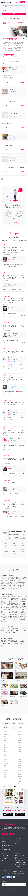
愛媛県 (19, 759)
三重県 (19, 749)
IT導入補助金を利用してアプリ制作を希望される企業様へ (20, 864)
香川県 (6, 778)
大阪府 (12, 727)
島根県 (6, 768)
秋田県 (6, 740)
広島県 (6, 772)
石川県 (19, 734)
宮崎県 (19, 774)
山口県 (6, 774)
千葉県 (6, 753)
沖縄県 (19, 778)
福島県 (6, 745)
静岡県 (19, 745)
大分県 (19, 772)
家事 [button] (18, 18)
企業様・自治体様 (19, 855)
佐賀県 (19, 765)
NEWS (16, 843)
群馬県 (6, 751)
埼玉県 (5, 727)
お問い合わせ (5, 860)
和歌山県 (6, 763)
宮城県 (6, 738)
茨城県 (6, 747)
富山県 (19, 731)
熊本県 (19, 770)
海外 (20, 781)
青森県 (6, 734)
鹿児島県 (20, 776)
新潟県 (6, 756)
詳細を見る (17, 539)
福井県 (19, 736)
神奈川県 (21, 723)
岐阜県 (19, 742)
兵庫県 (6, 759)
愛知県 (19, 747)
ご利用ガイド (5, 855)
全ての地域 (5, 723)
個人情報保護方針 (6, 849)
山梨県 (19, 738)
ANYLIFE (17, 841)
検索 (14, 13)
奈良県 (6, 761)
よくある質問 (5, 858)
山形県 (6, 742)
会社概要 (4, 841)
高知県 (19, 761)
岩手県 (6, 736)
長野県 (19, 740)
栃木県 (6, 749)
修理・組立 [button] (12, 18)
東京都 (13, 723)
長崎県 (19, 768)
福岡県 (19, 763)
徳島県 (6, 776)
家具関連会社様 (19, 858)
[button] (6, 545)
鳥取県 (6, 765)
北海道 (6, 731)
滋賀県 (19, 751)
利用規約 (4, 843)
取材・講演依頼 (19, 860)
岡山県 (6, 770)
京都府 (20, 727)
